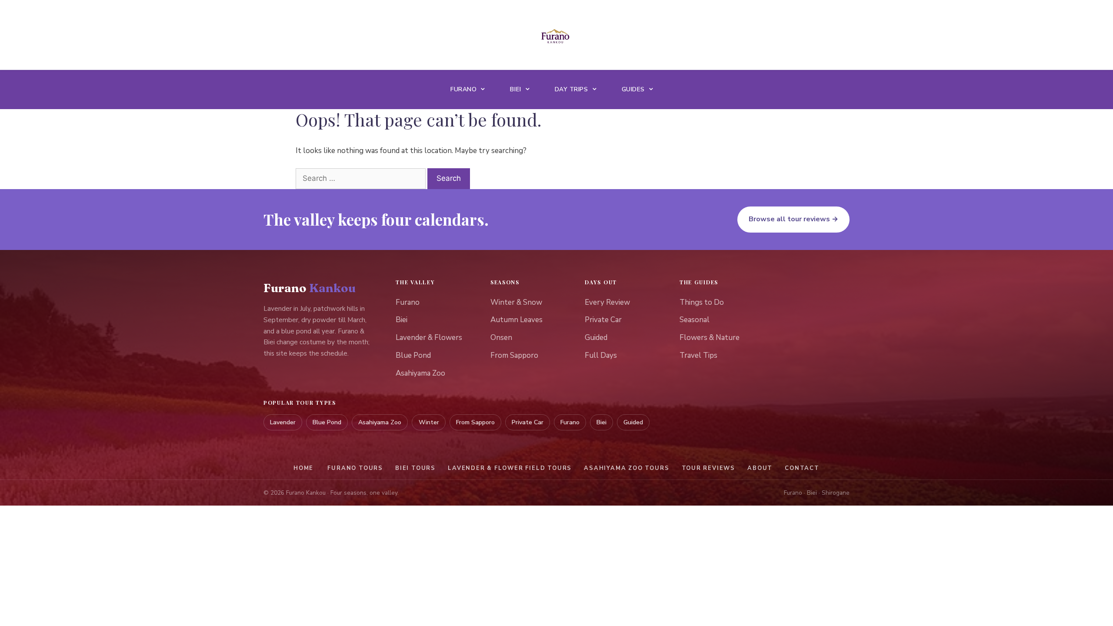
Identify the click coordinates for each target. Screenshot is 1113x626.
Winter (429, 422)
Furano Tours (355, 468)
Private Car (603, 320)
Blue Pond (413, 355)
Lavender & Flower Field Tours (510, 468)
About (760, 468)
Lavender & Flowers (429, 338)
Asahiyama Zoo (420, 373)
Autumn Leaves (516, 320)
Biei (515, 89)
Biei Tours (415, 468)
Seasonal (695, 320)
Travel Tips (698, 355)
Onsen (501, 338)
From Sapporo (514, 355)
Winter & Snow (516, 302)
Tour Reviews (709, 468)
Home (303, 468)
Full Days (601, 355)
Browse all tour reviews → (793, 219)
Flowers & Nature (710, 338)
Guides (633, 89)
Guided (596, 338)
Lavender (283, 422)
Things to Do (702, 302)
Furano (463, 89)
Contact (802, 468)
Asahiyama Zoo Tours (626, 468)
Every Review (607, 302)
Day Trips (571, 89)
